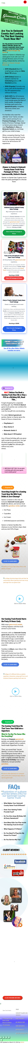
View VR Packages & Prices (14, 278)
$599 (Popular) (10, 86)
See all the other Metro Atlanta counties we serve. (14, 349)
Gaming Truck (10, 619)
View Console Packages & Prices (14, 329)
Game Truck (7, 954)
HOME (17, 1009)
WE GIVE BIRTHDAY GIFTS (22, 1033)
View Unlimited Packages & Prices (14, 232)
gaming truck (12, 442)
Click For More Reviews (12, 998)
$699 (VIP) (9, 96)
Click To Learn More (10, 561)
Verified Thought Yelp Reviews (11, 51)
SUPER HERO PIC (20, 1029)
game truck (5, 407)
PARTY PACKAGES (20, 1018)
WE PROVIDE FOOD (20, 1022)
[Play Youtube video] (14, 973)
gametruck (17, 415)
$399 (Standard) (11, 69)
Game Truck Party (17, 169)
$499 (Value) (9, 77)
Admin (22, 1042)
